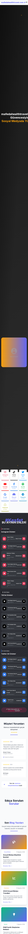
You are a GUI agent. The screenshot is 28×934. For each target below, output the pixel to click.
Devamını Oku (7, 866)
